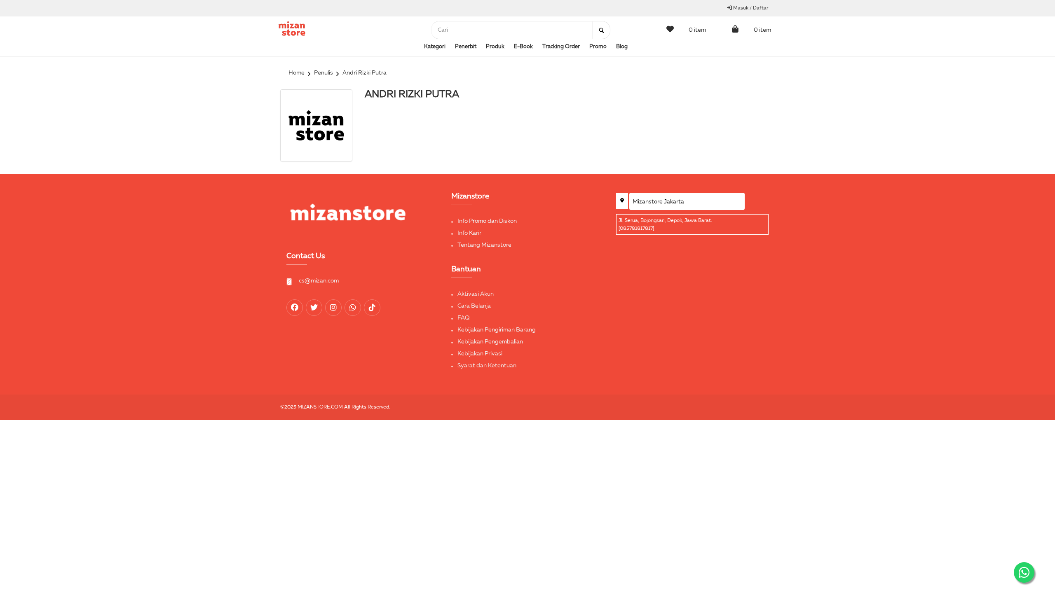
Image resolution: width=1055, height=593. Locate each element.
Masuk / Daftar (750, 8)
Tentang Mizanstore (484, 245)
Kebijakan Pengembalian (490, 342)
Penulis (323, 73)
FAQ (463, 318)
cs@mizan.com (319, 281)
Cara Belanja (474, 306)
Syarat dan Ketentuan (486, 366)
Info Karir (469, 233)
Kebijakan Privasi (479, 354)
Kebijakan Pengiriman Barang (496, 330)
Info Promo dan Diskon (487, 221)
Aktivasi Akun (475, 294)
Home (296, 73)
